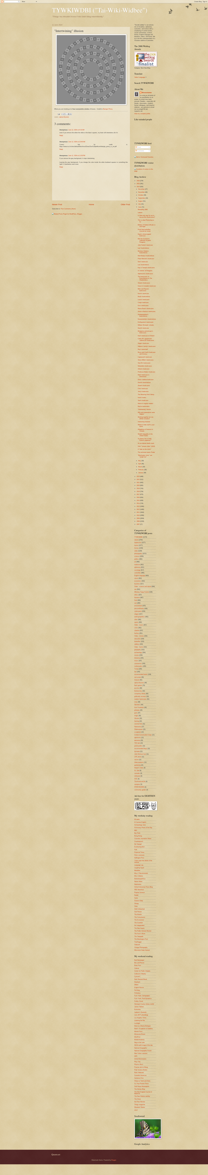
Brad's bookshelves (144, 296)
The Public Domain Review (142, 931)
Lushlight (137, 1023)
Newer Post (57, 204)
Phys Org (137, 1061)
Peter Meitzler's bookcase (146, 258)
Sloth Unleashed (139, 909)
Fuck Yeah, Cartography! (142, 996)
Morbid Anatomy (139, 1039)
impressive (137, 542)
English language (139, 575)
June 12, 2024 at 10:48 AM (76, 142)
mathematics (138, 666)
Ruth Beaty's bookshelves (146, 256)
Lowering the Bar (139, 1020)
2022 (138, 479)
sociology (137, 570)
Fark (135, 849)
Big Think (137, 833)
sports (136, 622)
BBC (135, 830)
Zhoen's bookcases (144, 385)
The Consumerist (139, 917)
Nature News (138, 881)
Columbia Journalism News (142, 838)
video (136, 551)
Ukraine (136, 718)
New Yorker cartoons (140, 1053)
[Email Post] (58, 114)
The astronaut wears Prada (146, 452)
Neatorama (137, 726)
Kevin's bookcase (143, 293)
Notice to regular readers (145, 403)
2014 (138, 503)
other (135, 619)
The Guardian (138, 923)
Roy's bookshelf (143, 349)
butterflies (137, 641)
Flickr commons (139, 855)
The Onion (137, 1099)
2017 (138, 494)
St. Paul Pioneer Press (141, 1083)
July (139, 204)
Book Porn (137, 965)
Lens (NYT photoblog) (141, 1015)
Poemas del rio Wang (141, 1067)
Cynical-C (137, 976)
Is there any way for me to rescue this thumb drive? (146, 216)
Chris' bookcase (143, 388)
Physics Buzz (138, 1064)
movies (136, 655)
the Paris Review (139, 1102)
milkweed (137, 776)
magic (136, 715)
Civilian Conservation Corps (143, 735)
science (136, 556)
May (139, 460)
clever (136, 578)
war (135, 589)
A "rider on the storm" (144, 449)
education (137, 639)
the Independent (139, 925)
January (141, 472)
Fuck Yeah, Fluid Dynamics (143, 998)
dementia (137, 740)
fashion (136, 633)
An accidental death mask (146, 443)
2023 (138, 476)
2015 (138, 500)
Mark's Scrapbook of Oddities (143, 1028)
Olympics (137, 704)
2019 (138, 488)
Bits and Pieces (139, 963)
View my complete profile (142, 113)
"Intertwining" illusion (144, 409)
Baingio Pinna (107, 109)
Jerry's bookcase (143, 391)
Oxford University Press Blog (143, 887)
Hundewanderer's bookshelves (143, 315)
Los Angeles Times (140, 1018)
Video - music (138, 625)
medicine (137, 564)
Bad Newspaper (139, 960)
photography (138, 553)
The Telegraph (138, 936)
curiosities (137, 573)
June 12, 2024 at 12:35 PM (76, 155)
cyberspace (138, 611)
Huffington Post (139, 858)
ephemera (137, 567)
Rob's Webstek (139, 1072)
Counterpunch (138, 841)
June (140, 207)
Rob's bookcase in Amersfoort (143, 375)
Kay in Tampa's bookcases (146, 267)
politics (136, 559)
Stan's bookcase (143, 400)
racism (136, 759)
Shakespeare (138, 729)
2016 (138, 497)
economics (137, 581)
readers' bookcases (140, 699)
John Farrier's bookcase (145, 245)
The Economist (139, 920)
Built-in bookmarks (144, 406)
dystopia (137, 751)
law (135, 671)
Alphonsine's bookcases (145, 273)
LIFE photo (137, 757)
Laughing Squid (139, 868)
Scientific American (140, 1075)
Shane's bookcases (144, 283)
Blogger (113, 1160)
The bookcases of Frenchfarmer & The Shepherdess (145, 278)
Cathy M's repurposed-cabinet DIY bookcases (146, 339)
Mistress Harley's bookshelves (143, 252)
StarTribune (138, 912)
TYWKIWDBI (138, 537)
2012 (138, 509)
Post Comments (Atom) (68, 209)
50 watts (137, 819)
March (140, 467)
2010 (138, 515)
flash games (138, 685)
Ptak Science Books (140, 1070)
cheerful (136, 630)
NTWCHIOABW (139, 787)
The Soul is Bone (139, 933)
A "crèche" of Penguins (145, 270)
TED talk (137, 743)
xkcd (135, 1110)
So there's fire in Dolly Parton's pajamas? (145, 439)
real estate (137, 677)
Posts (139, 147)
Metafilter (137, 870)
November (141, 192)
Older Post (125, 204)
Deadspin (137, 982)
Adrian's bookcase (143, 369)
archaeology (138, 652)
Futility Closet (138, 1001)
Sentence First (139, 1078)
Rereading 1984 (143, 209)
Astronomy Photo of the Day (143, 827)
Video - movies (139, 636)
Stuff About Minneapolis (141, 1086)
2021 (138, 482)
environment (138, 606)
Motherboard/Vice (139, 879)
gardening (137, 765)
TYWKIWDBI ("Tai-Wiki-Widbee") (99, 10)
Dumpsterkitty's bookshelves (147, 319)
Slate (136, 906)
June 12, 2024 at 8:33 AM (76, 130)
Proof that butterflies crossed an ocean (144, 230)
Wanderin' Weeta (139, 1107)
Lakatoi (140, 212)
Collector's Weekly (140, 974)
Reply (61, 135)
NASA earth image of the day (143, 1045)
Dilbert (136, 985)
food (135, 600)
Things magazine (139, 1104)
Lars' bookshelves (143, 248)
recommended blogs (140, 748)
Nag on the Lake (139, 1042)
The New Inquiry (139, 928)
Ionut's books (142, 397)
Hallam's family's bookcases (147, 346)
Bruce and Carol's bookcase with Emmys (146, 353)
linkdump (137, 658)
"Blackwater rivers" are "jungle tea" (145, 456)
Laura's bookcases (144, 299)
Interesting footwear (144, 422)
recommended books (140, 674)
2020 (138, 485)
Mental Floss (138, 1031)
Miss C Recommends (141, 873)
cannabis (137, 773)
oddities (136, 644)
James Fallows (139, 1007)
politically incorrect (140, 696)
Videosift (137, 944)
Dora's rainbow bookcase (145, 379)
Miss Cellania (138, 876)
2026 (138, 181)
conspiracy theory (139, 693)
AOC (135, 779)
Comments (140, 151)
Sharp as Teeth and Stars (142, 1081)
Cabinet (136, 968)
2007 (138, 524)
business (137, 584)
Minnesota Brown (139, 1034)
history (136, 548)
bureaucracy (138, 691)
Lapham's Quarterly (140, 1012)
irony (135, 702)
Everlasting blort (139, 847)
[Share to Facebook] (69, 114)
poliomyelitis (138, 746)
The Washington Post (141, 939)
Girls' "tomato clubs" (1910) (146, 446)
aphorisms (137, 737)
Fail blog (137, 990)
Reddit (136, 895)
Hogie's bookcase (143, 343)
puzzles (136, 688)
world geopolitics (139, 617)
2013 (138, 506)
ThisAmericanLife (139, 781)
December (141, 189)
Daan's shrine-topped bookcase (144, 235)
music (136, 660)
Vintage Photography (140, 947)
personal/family (139, 608)
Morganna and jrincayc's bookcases (145, 332)
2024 (138, 186)
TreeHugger (138, 942)
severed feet (138, 724)
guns (135, 713)
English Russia (139, 987)
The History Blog (139, 1089)
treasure (136, 680)
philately (137, 710)
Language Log (138, 865)
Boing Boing (138, 836)
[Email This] (62, 114)
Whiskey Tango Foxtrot (141, 592)
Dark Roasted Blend (140, 979)
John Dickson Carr (140, 754)
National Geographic (140, 1048)
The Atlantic (138, 914)
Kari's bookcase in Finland (146, 336)
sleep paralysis (139, 762)
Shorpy (136, 903)
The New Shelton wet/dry (142, 1096)
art (135, 562)
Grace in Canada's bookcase (147, 286)
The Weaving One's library (146, 394)
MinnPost (137, 1037)
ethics (136, 595)
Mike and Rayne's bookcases (143, 289)
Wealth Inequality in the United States (145, 434)
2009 (138, 518)
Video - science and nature (142, 586)
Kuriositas (137, 1009)
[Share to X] (67, 114)
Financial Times (139, 852)
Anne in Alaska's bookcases (146, 311)
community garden (140, 790)
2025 (138, 183)
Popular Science (139, 892)
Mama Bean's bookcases (146, 308)
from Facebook (139, 707)
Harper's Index (138, 768)
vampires (137, 784)
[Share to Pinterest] (71, 114)
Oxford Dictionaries (140, 1059)
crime (136, 628)
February (141, 469)
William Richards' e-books (146, 325)
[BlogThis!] (64, 114)
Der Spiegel (138, 844)
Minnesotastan (147, 92)
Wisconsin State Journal (142, 950)
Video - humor (138, 647)
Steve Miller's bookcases (146, 360)
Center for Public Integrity (142, 971)
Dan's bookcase (143, 261)
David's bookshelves (144, 382)
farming (136, 721)
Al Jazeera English (140, 822)
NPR (135, 1056)
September (141, 198)
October (141, 195)
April (139, 464)
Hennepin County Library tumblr (144, 1004)
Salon (136, 898)
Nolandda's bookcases (145, 366)
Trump (136, 669)
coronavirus (138, 663)
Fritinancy (137, 993)
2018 (138, 491)
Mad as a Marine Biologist (142, 1026)
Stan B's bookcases (144, 363)
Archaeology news (140, 825)
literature (137, 597)
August (140, 201)
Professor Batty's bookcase (146, 372)
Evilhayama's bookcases (145, 322)
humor (136, 545)
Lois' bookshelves (143, 265)
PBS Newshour (139, 889)
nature (136, 540)
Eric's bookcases (143, 305)
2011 (138, 512)
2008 (138, 521)
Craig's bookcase (143, 302)
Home (91, 204)
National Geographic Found (142, 1050)
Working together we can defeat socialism (145, 417)
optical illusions (64, 117)
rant (135, 603)
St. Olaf (136, 770)
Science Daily (138, 900)
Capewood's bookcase (145, 357)
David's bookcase (143, 328)
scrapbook (137, 732)
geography (137, 649)
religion (136, 614)
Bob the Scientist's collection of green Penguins (144, 240)
